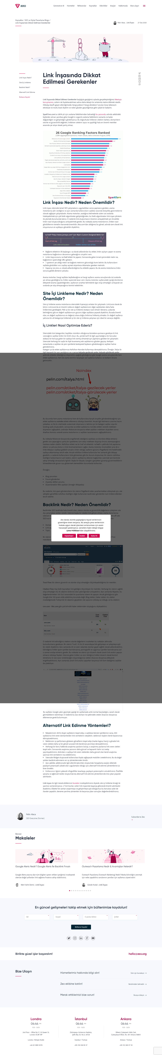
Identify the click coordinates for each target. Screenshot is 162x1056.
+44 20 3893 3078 (36, 1045)
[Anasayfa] (20, 6)
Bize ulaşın (134, 6)
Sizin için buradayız (137, 973)
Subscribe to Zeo (138, 817)
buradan (76, 783)
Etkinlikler (103, 6)
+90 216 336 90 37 (80, 1045)
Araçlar (113, 6)
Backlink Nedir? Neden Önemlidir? (77, 504)
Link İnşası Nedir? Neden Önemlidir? (79, 202)
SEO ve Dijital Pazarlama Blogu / (37, 20)
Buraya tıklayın (139, 995)
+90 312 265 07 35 (126, 1045)
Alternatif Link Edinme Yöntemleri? (77, 725)
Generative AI (58, 6)
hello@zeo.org (138, 953)
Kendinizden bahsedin (136, 984)
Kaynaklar (93, 6)
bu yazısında (101, 114)
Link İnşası (40, 885)
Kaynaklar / (19, 20)
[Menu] (144, 6)
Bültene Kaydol (81, 927)
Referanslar (81, 6)
